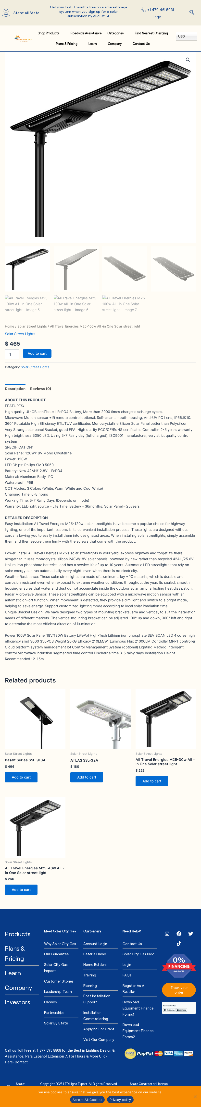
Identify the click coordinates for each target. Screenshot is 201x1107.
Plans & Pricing (66, 44)
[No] (194, 1096)
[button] (192, 13)
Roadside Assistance (86, 33)
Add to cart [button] (21, 777)
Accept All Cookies (87, 1100)
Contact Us (141, 44)
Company (115, 44)
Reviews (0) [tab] (40, 389)
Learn (92, 44)
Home (9, 326)
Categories (115, 33)
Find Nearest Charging (151, 33)
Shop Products (49, 33)
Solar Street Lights (32, 326)
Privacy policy (120, 1100)
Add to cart (37, 353)
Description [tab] (15, 389)
